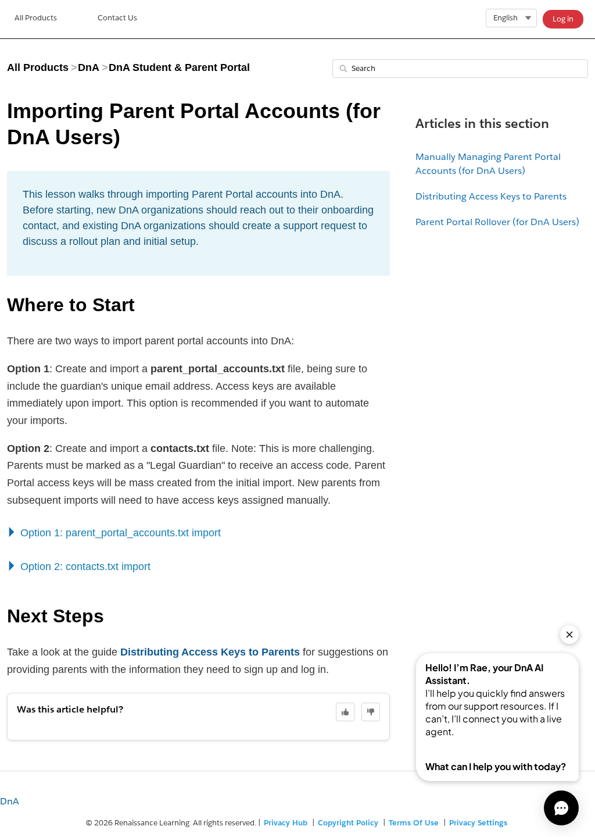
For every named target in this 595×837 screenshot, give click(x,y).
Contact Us (117, 18)
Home (36, 19)
